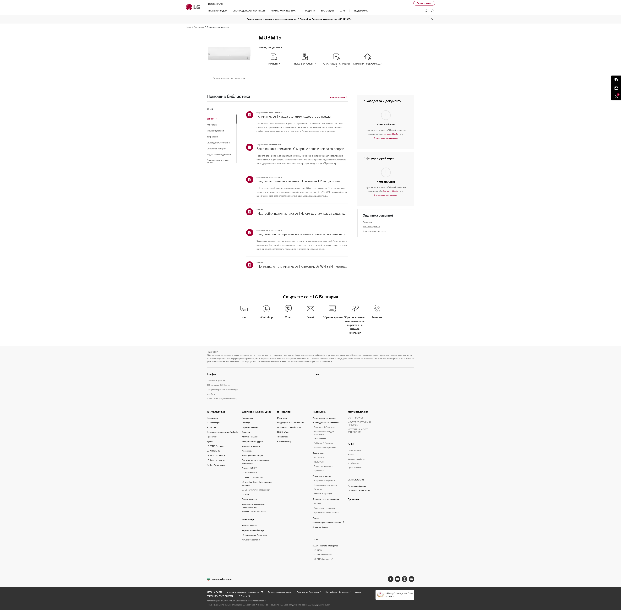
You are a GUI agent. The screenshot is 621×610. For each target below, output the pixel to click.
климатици (248, 519)
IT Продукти (283, 411)
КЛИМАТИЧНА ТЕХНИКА (254, 511)
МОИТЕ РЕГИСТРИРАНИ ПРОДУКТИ (359, 423)
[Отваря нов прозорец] (390, 579)
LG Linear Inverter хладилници (256, 489)
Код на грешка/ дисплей (219, 154)
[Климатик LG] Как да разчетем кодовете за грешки (294, 116)
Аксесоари (247, 450)
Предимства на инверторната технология (256, 462)
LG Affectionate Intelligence (325, 545)
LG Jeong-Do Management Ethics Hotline (399, 595)
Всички (210, 119)
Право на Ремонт (320, 527)
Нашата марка (354, 450)
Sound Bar (211, 427)
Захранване (212, 137)
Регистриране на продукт (324, 418)
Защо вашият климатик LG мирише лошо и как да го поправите (302, 149)
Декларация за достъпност (326, 512)
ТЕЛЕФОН (319, 461)
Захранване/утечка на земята (218, 161)
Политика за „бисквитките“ (309, 592)
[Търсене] (432, 11)
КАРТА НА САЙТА (214, 592)
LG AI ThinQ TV (213, 450)
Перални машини (250, 427)
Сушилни (246, 432)
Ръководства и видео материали (324, 433)
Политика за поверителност (280, 592)
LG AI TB (318, 550)
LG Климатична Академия (254, 535)
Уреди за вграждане (251, 446)
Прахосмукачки (249, 499)
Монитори (282, 418)
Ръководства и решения (325, 447)
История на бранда (357, 486)
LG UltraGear (283, 432)
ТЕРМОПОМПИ (249, 525)
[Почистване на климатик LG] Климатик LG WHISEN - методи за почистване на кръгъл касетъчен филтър (302, 266)
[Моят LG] (426, 11)
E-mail (315, 374)
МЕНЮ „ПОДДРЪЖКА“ (271, 47)
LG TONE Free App (215, 446)
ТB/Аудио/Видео (216, 411)
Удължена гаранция (323, 493)
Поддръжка (319, 411)
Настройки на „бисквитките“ (338, 592)
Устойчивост (353, 463)
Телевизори (212, 418)
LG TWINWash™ (249, 472)
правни (358, 592)
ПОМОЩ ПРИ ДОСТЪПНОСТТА (220, 596)
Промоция (353, 499)
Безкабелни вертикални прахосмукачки (253, 505)
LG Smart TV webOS (216, 455)
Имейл (395, 134)
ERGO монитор (284, 441)
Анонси (317, 503)
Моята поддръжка (358, 411)
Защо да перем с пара (252, 455)
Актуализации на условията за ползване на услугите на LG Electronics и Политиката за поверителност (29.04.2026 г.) (299, 19)
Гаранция (367, 222)
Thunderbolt (282, 436)
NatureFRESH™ (249, 468)
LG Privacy (242, 596)
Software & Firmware (323, 443)
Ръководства (320, 438)
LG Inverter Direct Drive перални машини (257, 484)
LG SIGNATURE (356, 479)
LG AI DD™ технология (252, 477)
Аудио (209, 441)
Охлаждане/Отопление (218, 143)
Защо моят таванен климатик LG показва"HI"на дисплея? (298, 181)
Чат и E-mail (319, 457)
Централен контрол (216, 148)
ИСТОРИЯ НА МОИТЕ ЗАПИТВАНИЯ (358, 431)
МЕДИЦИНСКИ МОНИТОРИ (290, 422)
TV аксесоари (213, 422)
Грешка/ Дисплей (215, 131)
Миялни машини (249, 436)
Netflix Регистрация (216, 464)
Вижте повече (337, 97)
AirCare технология (251, 539)
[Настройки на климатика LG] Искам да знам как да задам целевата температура (302, 213)
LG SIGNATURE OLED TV (359, 490)
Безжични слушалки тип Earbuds (222, 432)
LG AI (315, 539)
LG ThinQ (246, 494)
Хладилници (247, 418)
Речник (315, 518)
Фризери (246, 422)
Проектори (212, 436)
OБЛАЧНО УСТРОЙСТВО (289, 427)
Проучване (319, 470)
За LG (351, 444)
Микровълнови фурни (252, 441)
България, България (222, 579)
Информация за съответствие (326, 522)
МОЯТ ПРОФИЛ (355, 417)
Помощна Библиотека (324, 427)
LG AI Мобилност (322, 559)
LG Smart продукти (215, 460)
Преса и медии (354, 467)
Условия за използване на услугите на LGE (245, 592)
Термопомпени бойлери (253, 530)
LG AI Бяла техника (323, 554)
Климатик (212, 125)
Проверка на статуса (323, 466)
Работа (351, 454)
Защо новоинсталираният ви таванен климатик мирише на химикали (302, 234)
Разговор (387, 134)
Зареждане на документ (374, 231)
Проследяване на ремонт (326, 485)
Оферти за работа (356, 459)
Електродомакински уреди (256, 411)
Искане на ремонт (371, 226)
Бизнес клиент (424, 3)
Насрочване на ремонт (324, 480)
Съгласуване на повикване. (386, 137)
